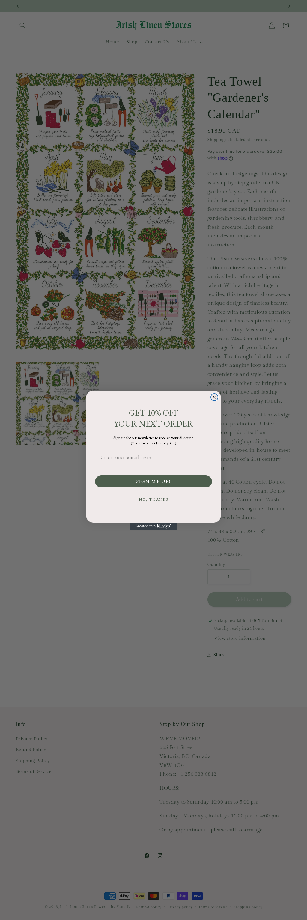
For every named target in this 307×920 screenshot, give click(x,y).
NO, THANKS (153, 499)
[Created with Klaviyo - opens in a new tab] (153, 526)
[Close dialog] (214, 397)
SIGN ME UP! (153, 481)
